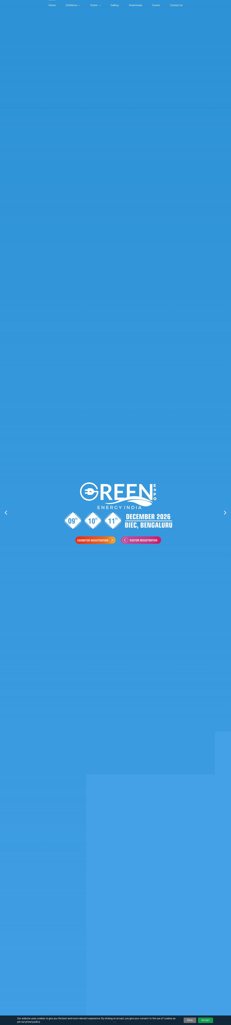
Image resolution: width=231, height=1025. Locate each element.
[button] (6, 512)
